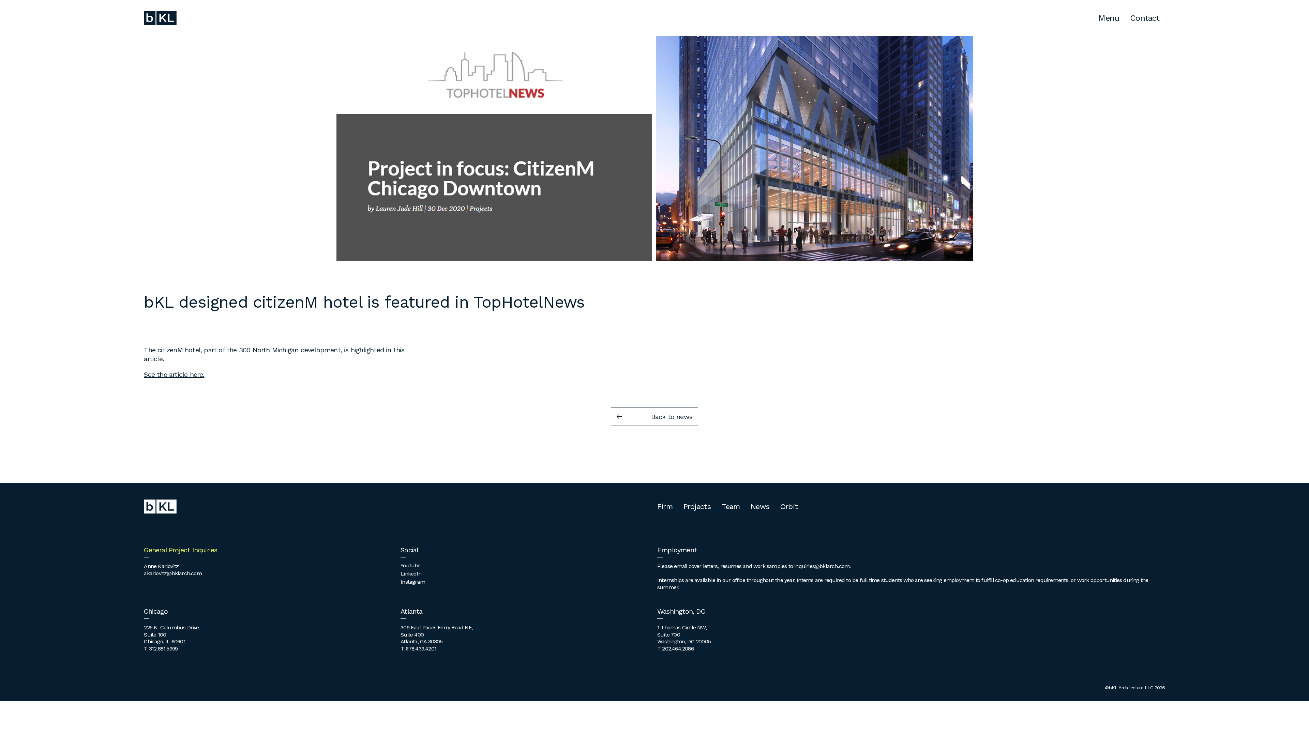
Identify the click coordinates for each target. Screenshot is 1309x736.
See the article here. (174, 374)
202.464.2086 (677, 648)
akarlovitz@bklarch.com (172, 573)
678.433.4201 (421, 648)
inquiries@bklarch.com (821, 566)
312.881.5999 (163, 648)
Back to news (671, 417)
